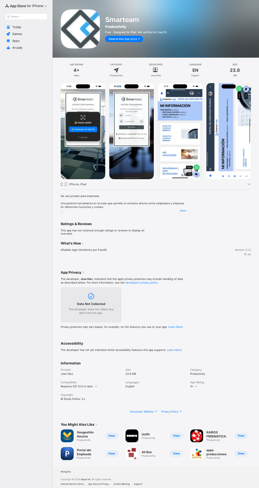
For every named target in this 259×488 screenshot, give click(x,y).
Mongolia (66, 472)
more (183, 210)
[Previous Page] (56, 131)
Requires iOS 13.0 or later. (77, 386)
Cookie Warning (121, 484)
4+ (192, 386)
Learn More (175, 326)
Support (138, 484)
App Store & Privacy (98, 484)
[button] (26, 27)
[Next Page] (255, 131)
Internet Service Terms (72, 484)
